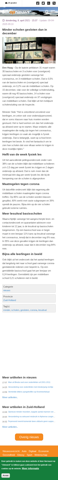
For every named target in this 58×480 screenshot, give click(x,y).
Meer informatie (30, 468)
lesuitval (42, 310)
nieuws (6, 290)
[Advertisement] (29, 333)
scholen (15, 310)
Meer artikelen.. (10, 397)
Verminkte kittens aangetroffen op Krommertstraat (28, 392)
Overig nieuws (29, 437)
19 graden (12, 3)
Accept (6, 475)
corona (33, 310)
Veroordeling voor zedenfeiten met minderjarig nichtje (30, 387)
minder (6, 310)
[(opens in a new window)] (38, 4)
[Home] (15, 12)
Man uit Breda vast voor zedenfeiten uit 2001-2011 (29, 382)
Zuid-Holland (9, 300)
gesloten (24, 310)
